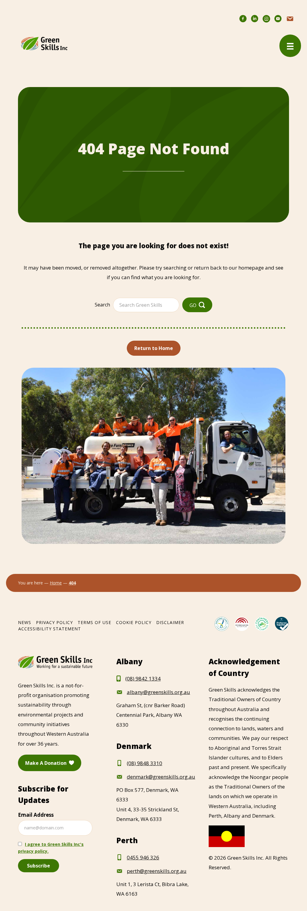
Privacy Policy (54, 622)
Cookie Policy (133, 622)
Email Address (36, 814)
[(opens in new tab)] (222, 623)
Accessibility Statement (49, 629)
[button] (197, 304)
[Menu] (290, 46)
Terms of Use (94, 622)
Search (102, 304)
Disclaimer (170, 622)
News (24, 622)
